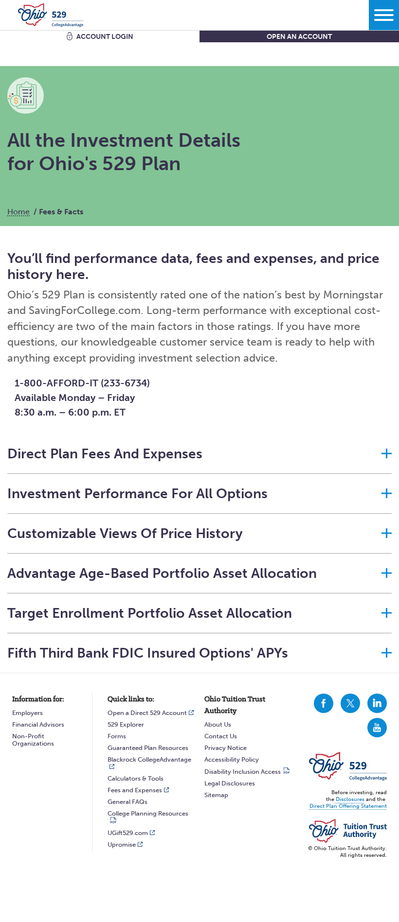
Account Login (104, 37)
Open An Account (299, 37)
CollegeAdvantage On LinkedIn (377, 703)
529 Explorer (126, 724)
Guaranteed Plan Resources (148, 747)
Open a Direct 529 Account (147, 712)
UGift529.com (128, 832)
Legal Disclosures (229, 783)
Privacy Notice (225, 747)
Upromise (122, 844)
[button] (199, 453)
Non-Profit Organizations (33, 739)
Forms (117, 736)
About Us (217, 724)
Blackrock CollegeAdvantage (149, 759)
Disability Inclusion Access (242, 771)
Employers (27, 712)
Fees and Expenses (135, 790)
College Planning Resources (148, 813)
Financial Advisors (38, 724)
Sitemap (216, 795)
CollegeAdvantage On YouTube (377, 727)
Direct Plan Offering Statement (348, 806)
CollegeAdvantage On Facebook (323, 703)
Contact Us (220, 736)
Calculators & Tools (135, 778)
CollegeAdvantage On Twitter (350, 703)
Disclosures (350, 799)
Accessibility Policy (231, 759)
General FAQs (127, 801)
